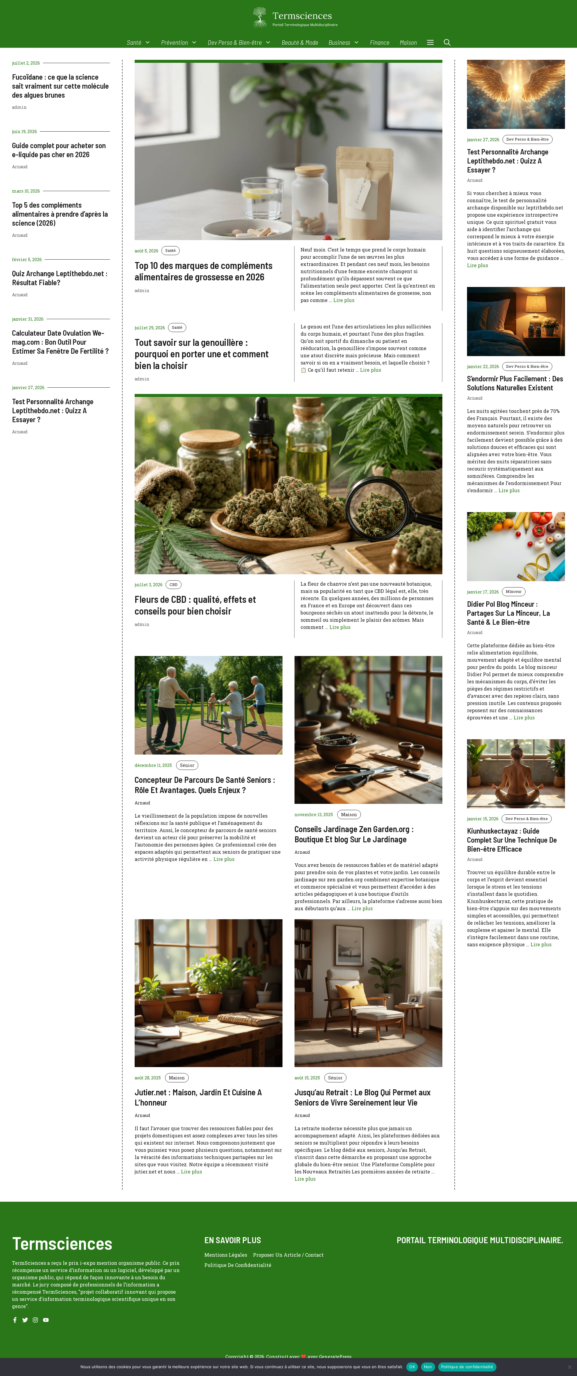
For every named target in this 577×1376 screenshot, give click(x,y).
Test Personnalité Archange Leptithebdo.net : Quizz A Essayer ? (52, 410)
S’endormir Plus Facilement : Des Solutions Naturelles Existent (515, 383)
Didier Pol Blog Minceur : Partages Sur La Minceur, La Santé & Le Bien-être (508, 612)
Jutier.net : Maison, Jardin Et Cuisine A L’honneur (198, 1097)
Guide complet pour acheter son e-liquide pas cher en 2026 (59, 150)
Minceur (514, 591)
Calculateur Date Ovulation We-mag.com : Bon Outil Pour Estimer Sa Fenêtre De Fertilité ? (60, 341)
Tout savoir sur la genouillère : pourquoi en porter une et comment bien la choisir (202, 353)
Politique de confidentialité (467, 1366)
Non (428, 1366)
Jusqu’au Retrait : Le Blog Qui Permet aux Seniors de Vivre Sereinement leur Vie (363, 1097)
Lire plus (343, 300)
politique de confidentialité (237, 1265)
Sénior (187, 765)
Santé (134, 42)
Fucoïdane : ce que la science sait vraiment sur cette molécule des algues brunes (60, 85)
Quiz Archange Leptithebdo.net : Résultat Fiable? (60, 278)
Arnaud (20, 166)
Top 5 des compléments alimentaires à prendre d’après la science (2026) (60, 213)
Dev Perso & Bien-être (235, 42)
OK (412, 1366)
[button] (447, 42)
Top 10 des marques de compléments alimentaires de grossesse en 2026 (204, 270)
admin (19, 107)
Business (339, 42)
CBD (173, 584)
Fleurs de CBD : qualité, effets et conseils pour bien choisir (195, 604)
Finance (379, 42)
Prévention (174, 42)
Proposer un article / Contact (288, 1255)
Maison (408, 42)
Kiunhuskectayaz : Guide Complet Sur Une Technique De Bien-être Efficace (512, 839)
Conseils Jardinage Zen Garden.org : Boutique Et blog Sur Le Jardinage (354, 834)
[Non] (569, 1367)
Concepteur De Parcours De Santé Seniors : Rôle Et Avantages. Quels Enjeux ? (205, 784)
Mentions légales (225, 1255)
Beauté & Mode (300, 42)
